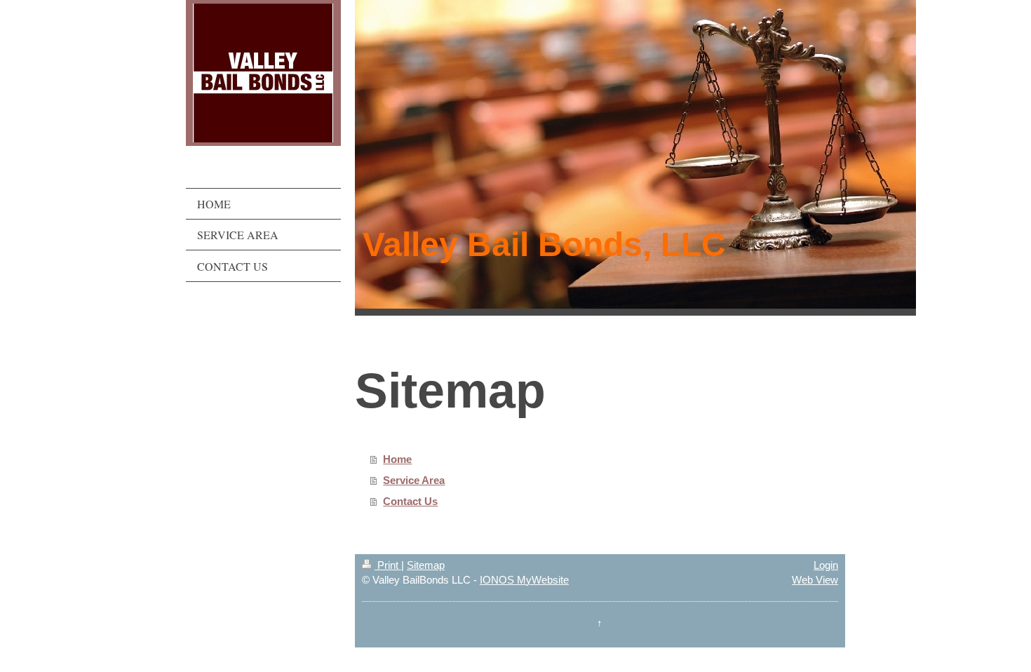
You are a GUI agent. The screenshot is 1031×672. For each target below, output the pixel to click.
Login (826, 565)
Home (397, 459)
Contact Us (410, 501)
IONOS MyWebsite (524, 580)
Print (388, 565)
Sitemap (426, 565)
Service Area (414, 480)
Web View (815, 580)
